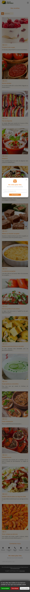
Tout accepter (5, 588)
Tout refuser (15, 588)
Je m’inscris (15, 194)
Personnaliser (25, 588)
